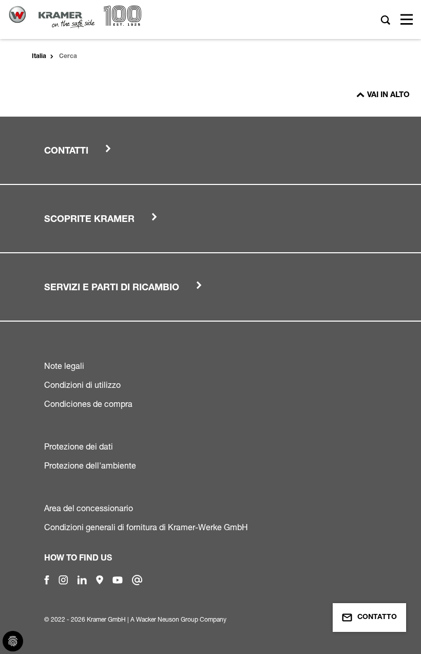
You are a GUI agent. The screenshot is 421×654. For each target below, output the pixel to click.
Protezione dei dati (78, 446)
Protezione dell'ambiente (90, 465)
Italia (39, 56)
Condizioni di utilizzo (82, 385)
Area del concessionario (88, 508)
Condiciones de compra (88, 404)
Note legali (64, 366)
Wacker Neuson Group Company (181, 619)
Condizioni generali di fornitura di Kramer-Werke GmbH (146, 527)
